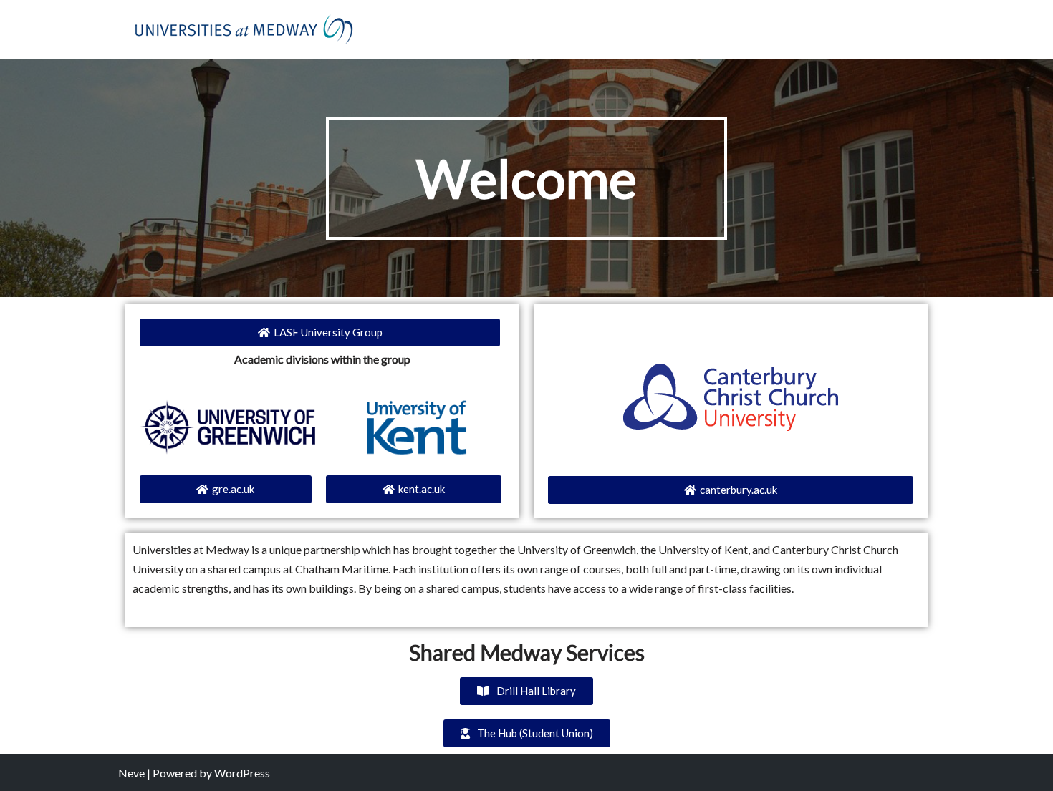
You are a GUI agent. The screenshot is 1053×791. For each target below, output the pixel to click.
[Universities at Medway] (243, 30)
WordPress (242, 773)
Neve (131, 773)
